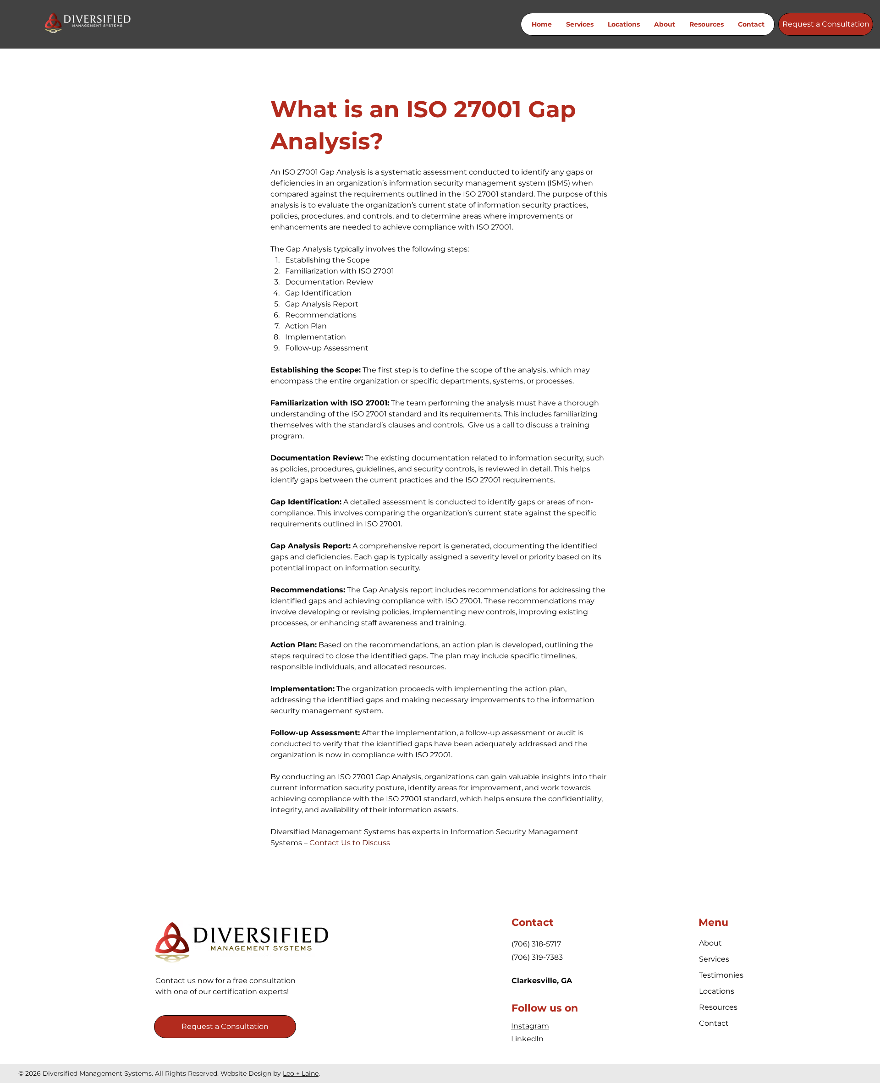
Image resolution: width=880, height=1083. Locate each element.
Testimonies (721, 975)
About (710, 943)
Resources (718, 1007)
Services (714, 959)
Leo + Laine (301, 1073)
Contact (714, 1023)
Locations (716, 991)
